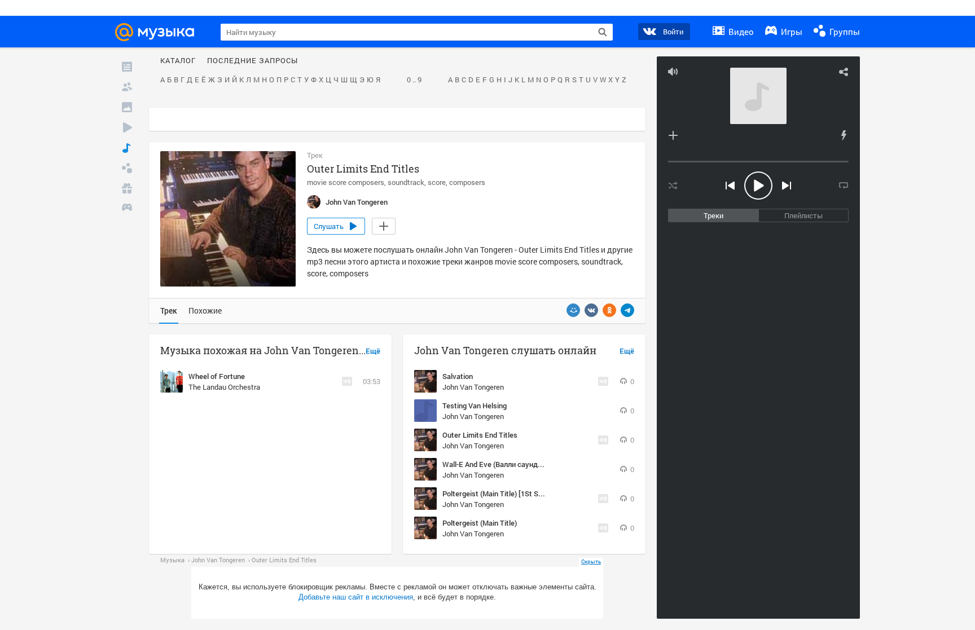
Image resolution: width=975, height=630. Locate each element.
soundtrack (406, 182)
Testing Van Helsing (474, 405)
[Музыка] (127, 148)
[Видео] (127, 127)
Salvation (457, 376)
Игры (790, 31)
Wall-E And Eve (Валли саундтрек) (499, 464)
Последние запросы (252, 60)
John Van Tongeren (473, 387)
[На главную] (159, 32)
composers (467, 182)
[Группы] (127, 168)
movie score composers (345, 182)
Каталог (178, 60)
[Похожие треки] (843, 135)
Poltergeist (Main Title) (479, 523)
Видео (740, 31)
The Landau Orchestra (224, 387)
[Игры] (127, 209)
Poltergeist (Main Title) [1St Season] (501, 493)
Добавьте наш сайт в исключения (355, 597)
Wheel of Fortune (216, 376)
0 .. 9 (414, 80)
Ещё (373, 351)
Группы (843, 31)
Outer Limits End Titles (479, 435)
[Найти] (602, 32)
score (437, 182)
